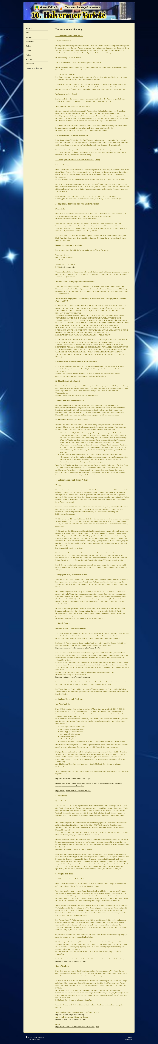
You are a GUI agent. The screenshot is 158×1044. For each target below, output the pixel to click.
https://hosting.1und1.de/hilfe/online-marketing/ (72, 778)
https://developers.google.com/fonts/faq (69, 1014)
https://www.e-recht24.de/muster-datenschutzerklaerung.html (77, 1026)
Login (130, 1037)
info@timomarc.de (68, 267)
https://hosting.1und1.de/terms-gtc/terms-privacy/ (73, 790)
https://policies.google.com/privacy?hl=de (70, 961)
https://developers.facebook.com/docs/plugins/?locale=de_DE (77, 648)
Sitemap (41, 1037)
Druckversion (33, 1037)
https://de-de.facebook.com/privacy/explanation (72, 677)
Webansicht (128, 1039)
